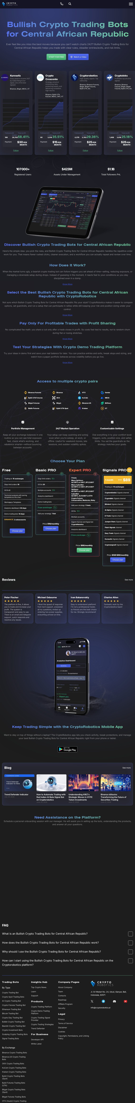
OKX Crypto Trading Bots (13, 1063)
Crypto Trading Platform (41, 1007)
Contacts (62, 995)
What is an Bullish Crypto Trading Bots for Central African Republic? (45, 933)
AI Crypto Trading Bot (11, 1001)
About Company (65, 987)
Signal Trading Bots (10, 1038)
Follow (16, 150)
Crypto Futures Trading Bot (14, 1005)
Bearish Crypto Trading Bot (13, 1026)
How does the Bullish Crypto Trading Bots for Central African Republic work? (50, 942)
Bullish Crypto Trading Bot (13, 1022)
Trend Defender (38, 1028)
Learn (33, 991)
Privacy (61, 1019)
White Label (36, 1044)
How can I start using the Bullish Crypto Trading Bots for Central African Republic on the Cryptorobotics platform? (57, 962)
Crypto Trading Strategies (42, 1024)
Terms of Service (65, 1023)
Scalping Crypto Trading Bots (15, 1034)
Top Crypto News (38, 987)
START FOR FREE (56, 57)
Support (34, 995)
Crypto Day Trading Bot (12, 1017)
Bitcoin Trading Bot (10, 1013)
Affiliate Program (65, 1004)
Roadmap (62, 1000)
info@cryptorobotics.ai (100, 1007)
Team (60, 991)
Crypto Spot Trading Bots (13, 997)
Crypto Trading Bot (10, 992)
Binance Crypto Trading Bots (14, 1052)
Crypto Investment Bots (12, 1030)
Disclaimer (62, 1027)
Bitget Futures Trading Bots (14, 1097)
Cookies (61, 1031)
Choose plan (17, 531)
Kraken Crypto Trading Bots (14, 1072)
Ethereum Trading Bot (11, 1009)
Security (61, 1008)
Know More (67, 284)
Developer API (37, 1039)
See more (129, 580)
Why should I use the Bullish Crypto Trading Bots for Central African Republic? (51, 951)
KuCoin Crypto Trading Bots (14, 1068)
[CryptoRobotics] (102, 984)
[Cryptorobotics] (12, 4)
